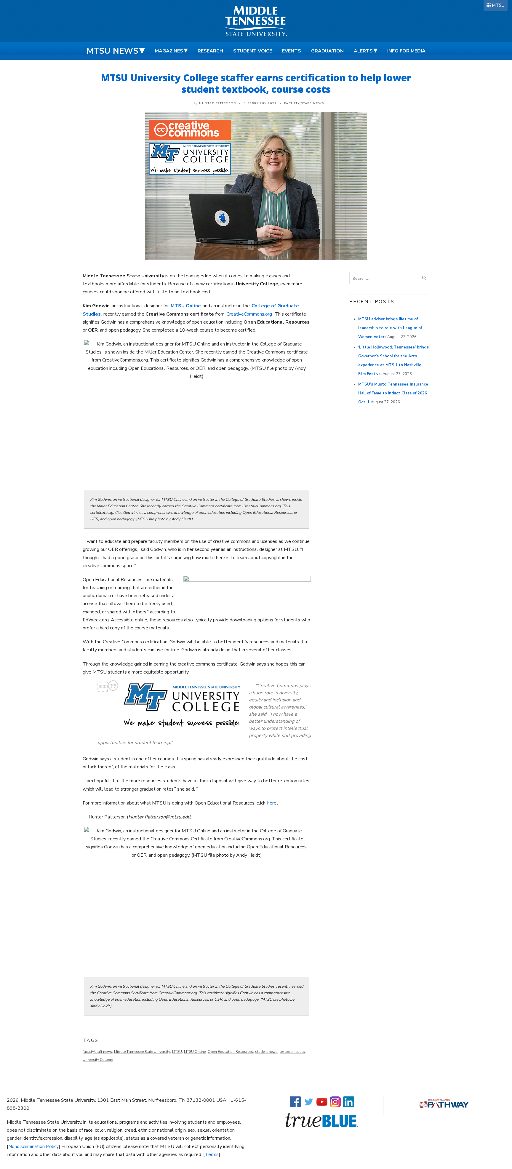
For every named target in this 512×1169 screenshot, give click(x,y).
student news (266, 1051)
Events (291, 51)
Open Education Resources (230, 1051)
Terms (212, 1154)
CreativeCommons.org (249, 314)
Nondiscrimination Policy (33, 1146)
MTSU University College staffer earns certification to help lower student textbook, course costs (256, 83)
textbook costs (292, 1051)
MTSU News (112, 51)
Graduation (327, 51)
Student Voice (252, 51)
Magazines (169, 51)
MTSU (498, 5)
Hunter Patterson (217, 103)
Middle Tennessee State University (142, 1051)
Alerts (363, 51)
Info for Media (406, 51)
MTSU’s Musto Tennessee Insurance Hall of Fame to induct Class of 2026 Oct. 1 (393, 393)
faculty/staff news (97, 1051)
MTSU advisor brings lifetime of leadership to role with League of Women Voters (390, 328)
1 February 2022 (260, 103)
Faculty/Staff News (304, 103)
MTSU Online (195, 1051)
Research (210, 51)
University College (98, 1059)
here (271, 803)
